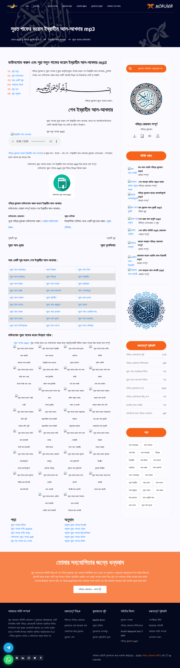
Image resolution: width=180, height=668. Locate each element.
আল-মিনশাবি (24, 489)
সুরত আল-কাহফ (52, 284)
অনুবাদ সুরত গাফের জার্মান (75, 541)
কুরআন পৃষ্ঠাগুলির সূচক (101, 637)
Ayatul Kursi (99, 620)
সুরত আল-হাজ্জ (16, 290)
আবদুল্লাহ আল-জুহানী (100, 426)
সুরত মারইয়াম (83, 284)
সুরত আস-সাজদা (16, 297)
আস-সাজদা (149, 475)
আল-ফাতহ (159, 483)
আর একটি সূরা (18, 80)
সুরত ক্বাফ (82, 304)
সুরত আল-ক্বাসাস (53, 290)
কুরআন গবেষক (53, 6)
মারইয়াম (131, 467)
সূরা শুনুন (15, 71)
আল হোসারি (49, 489)
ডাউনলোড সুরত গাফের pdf (22, 537)
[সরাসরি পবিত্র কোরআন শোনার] (150, 136)
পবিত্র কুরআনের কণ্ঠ (32, 39)
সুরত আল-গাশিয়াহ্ (85, 325)
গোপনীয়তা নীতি (155, 620)
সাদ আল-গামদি (74, 384)
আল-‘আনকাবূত (84, 290)
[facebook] (40, 657)
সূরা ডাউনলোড (18, 75)
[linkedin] (22, 657)
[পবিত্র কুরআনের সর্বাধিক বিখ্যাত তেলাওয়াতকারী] (157, 136)
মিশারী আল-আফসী (75, 489)
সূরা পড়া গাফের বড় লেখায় (21, 541)
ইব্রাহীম (131, 460)
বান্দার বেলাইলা (74, 363)
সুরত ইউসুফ (51, 276)
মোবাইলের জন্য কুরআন (74, 631)
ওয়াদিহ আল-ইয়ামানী (49, 510)
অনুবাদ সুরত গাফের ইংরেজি (75, 525)
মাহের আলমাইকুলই (24, 468)
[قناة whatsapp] (8, 659)
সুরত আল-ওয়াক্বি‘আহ (87, 311)
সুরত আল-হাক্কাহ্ (85, 318)
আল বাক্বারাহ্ (133, 445)
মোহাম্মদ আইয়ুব (49, 468)
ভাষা (27, 6)
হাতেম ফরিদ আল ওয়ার (24, 384)
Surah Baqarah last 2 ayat (132, 633)
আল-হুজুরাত (133, 490)
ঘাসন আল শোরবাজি (75, 447)
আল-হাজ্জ (143, 467)
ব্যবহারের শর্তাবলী (156, 625)
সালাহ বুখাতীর (49, 405)
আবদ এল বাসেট (74, 405)
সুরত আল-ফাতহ (16, 304)
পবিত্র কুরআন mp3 (129, 641)
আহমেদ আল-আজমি (24, 363)
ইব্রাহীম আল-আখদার (56, 39)
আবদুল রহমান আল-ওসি (99, 405)
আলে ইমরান (51, 269)
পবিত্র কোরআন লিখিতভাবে (132, 625)
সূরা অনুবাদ (16, 93)
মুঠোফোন (36, 6)
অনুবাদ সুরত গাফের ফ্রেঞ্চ (75, 529)
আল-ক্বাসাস (157, 467)
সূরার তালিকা (98, 625)
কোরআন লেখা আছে (114, 6)
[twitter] (34, 657)
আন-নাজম (159, 490)
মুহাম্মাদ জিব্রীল (100, 468)
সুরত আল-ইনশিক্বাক (18, 325)
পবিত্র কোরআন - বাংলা (89, 589)
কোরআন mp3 (81, 6)
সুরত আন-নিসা (84, 269)
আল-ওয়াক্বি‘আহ (148, 498)
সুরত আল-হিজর (16, 284)
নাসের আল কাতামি (99, 489)
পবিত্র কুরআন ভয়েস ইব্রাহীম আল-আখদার (26, 153)
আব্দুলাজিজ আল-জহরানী (49, 426)
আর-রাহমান (133, 498)
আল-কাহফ (157, 460)
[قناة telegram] (8, 648)
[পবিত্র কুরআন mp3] (134, 136)
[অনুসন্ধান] (130, 68)
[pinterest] (17, 657)
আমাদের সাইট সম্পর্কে (157, 631)
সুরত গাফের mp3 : (22, 343)
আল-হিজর (143, 460)
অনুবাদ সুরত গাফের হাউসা (75, 537)
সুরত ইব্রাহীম (83, 276)
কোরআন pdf (67, 6)
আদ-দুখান (146, 483)
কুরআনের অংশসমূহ (100, 631)
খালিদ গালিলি (100, 363)
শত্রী (23, 405)
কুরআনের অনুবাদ (96, 6)
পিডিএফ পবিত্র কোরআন (75, 620)
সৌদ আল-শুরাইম (100, 384)
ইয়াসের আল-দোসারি (74, 510)
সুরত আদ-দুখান (84, 297)
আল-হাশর (132, 505)
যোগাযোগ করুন (155, 637)
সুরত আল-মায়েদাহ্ (17, 276)
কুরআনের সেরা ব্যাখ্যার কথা (76, 625)
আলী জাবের (49, 447)
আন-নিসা (132, 453)
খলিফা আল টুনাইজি (49, 384)
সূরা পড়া (15, 89)
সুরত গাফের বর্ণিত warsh (21, 529)
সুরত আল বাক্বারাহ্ (17, 269)
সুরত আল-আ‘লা (52, 325)
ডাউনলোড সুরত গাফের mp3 (62, 195)
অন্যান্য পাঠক (17, 84)
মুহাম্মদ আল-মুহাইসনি (74, 468)
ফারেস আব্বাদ (100, 447)
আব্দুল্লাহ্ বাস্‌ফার (74, 426)
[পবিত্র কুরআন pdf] (142, 136)
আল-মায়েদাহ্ (145, 453)
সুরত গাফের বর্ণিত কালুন (20, 533)
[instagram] (28, 657)
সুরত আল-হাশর (16, 318)
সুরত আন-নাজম (16, 311)
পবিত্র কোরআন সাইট (151, 655)
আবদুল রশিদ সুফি (24, 426)
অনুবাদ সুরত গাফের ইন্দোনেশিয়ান (77, 533)
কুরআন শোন (69, 637)
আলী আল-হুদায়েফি (24, 447)
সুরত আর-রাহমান (53, 311)
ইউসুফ (157, 453)
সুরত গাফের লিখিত (18, 525)
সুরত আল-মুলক (52, 318)
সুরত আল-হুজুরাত (53, 304)
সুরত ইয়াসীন (51, 297)
